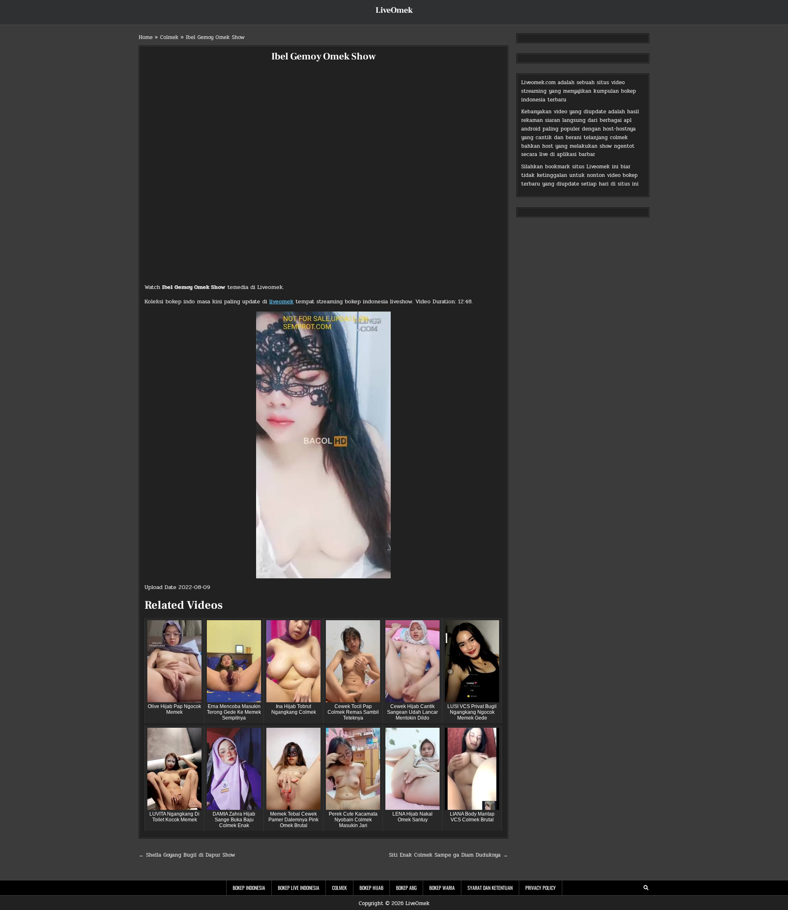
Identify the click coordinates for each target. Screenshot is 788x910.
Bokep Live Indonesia (298, 887)
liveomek (281, 301)
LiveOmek (394, 10)
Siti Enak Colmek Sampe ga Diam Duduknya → (448, 855)
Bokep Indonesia (249, 887)
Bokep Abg (406, 887)
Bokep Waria (442, 887)
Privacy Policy (540, 887)
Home (146, 37)
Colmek (169, 37)
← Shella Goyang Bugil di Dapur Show (187, 855)
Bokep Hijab (371, 887)
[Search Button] (646, 887)
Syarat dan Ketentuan (490, 887)
